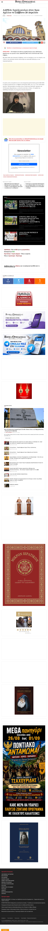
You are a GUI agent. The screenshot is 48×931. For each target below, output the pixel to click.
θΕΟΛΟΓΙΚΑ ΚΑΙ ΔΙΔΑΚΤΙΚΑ (7, 891)
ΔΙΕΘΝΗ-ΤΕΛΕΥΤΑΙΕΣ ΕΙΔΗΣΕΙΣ (8, 880)
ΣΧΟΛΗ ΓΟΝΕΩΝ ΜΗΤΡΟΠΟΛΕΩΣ (10, 176)
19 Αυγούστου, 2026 (13, 444)
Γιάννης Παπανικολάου (24, 207)
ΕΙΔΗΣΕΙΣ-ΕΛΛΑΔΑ (38, 15)
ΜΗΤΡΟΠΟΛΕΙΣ (5, 875)
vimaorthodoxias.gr (7, 920)
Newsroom (9, 15)
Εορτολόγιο (7, 254)
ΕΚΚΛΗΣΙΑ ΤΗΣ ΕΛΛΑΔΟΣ (7, 882)
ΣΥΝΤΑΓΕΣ (4, 893)
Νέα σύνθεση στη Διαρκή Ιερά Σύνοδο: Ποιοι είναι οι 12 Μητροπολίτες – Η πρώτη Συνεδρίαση (24, 430)
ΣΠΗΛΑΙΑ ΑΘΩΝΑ (14, 484)
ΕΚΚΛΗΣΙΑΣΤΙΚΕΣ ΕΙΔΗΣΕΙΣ (31, 175)
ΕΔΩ (13, 251)
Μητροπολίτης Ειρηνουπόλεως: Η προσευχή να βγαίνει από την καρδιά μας (17, 911)
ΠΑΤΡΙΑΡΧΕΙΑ (4, 877)
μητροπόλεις (26, 249)
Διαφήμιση (4, 918)
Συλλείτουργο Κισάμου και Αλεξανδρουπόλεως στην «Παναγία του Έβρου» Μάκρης (19, 907)
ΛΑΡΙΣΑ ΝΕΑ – (6, 51)
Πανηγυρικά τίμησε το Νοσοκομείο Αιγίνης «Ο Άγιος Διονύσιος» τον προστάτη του (19, 909)
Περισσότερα (7, 438)
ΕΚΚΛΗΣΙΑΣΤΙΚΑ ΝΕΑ (19, 175)
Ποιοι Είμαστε (10, 918)
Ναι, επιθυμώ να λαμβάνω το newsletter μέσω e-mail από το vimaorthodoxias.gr (22, 168)
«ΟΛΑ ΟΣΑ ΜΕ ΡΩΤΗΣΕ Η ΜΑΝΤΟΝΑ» (28, 233)
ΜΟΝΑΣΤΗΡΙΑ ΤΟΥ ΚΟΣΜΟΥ (7, 887)
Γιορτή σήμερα (16, 254)
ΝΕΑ (16, 249)
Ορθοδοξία (7, 249)
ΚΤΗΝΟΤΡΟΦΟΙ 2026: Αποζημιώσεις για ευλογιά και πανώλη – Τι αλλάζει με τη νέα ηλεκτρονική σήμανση (30, 203)
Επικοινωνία (17, 918)
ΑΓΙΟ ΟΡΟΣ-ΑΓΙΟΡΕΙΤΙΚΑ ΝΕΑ (8, 883)
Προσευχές (4, 888)
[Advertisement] (24, 71)
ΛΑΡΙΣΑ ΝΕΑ (40, 175)
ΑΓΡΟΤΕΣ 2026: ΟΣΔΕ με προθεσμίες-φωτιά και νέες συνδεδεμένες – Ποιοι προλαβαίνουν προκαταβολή (29, 219)
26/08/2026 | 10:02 (31, 223)
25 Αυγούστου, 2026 (16, 432)
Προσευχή (19, 256)
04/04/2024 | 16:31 (17, 15)
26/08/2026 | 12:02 (32, 207)
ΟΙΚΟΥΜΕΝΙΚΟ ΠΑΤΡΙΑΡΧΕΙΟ (7, 874)
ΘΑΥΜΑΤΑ (4, 890)
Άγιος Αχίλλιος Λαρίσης (8, 175)
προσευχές (12, 256)
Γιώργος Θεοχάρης (24, 223)
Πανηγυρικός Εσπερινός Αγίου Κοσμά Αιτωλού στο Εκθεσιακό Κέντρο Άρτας (18, 904)
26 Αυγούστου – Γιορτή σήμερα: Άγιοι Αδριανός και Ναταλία (24, 452)
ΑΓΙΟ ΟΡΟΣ (4, 885)
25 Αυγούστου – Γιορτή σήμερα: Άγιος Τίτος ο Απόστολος (23, 447)
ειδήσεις (17, 266)
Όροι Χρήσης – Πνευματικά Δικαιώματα (28, 918)
